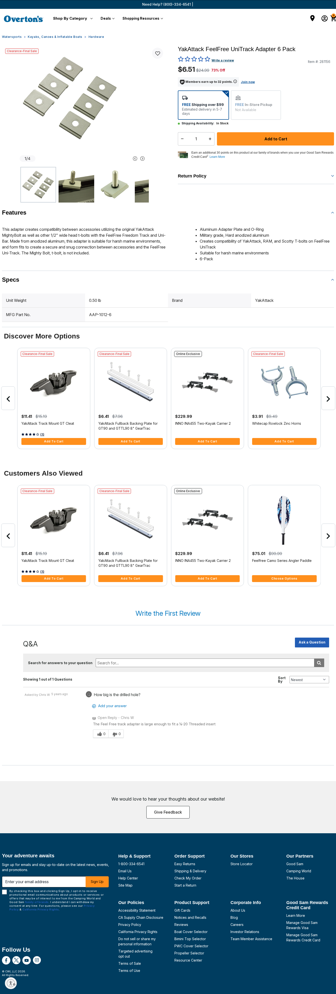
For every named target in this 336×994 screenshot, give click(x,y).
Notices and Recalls (190, 917)
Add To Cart (53, 441)
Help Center (128, 878)
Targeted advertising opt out (135, 953)
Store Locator (241, 864)
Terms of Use (129, 970)
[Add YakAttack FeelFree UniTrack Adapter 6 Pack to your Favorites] (157, 53)
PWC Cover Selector (191, 946)
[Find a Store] (312, 18)
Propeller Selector (189, 953)
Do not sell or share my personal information (137, 941)
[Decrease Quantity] (181, 138)
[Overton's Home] (23, 19)
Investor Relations (244, 932)
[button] (72, 19)
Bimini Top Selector (190, 939)
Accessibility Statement (136, 910)
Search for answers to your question (60, 663)
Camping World (298, 871)
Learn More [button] (217, 157)
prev (8, 398)
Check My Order (187, 878)
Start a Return (185, 885)
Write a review (223, 60)
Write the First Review (168, 613)
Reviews (181, 924)
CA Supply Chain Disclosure (140, 917)
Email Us (125, 871)
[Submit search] (319, 662)
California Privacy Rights (137, 932)
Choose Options (284, 578)
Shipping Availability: (198, 123)
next (328, 398)
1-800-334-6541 (131, 864)
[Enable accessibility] (11, 983)
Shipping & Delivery (190, 871)
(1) (42, 434)
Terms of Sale (129, 963)
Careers (237, 924)
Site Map (125, 885)
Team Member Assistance (251, 939)
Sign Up (97, 881)
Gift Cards (182, 910)
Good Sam (294, 864)
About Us (237, 910)
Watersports (12, 37)
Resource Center (188, 960)
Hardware (96, 37)
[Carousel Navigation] (117, 158)
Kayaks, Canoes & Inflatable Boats (55, 37)
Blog (234, 917)
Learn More (295, 915)
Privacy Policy (129, 924)
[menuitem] (72, 19)
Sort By (282, 679)
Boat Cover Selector (191, 932)
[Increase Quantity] (211, 138)
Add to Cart (275, 138)
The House (295, 878)
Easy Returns (184, 864)
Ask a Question (312, 642)
